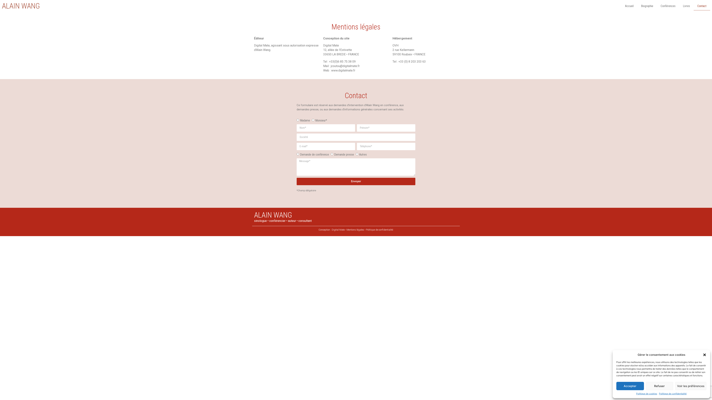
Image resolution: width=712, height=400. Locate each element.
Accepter (630, 386)
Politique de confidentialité (673, 393)
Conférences (668, 6)
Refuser (659, 386)
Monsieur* (321, 120)
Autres (363, 154)
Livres (686, 6)
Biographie (647, 6)
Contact (701, 6)
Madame (305, 120)
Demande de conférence (314, 154)
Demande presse (344, 154)
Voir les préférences (690, 386)
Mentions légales (355, 229)
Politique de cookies (646, 393)
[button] (704, 355)
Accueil (629, 6)
